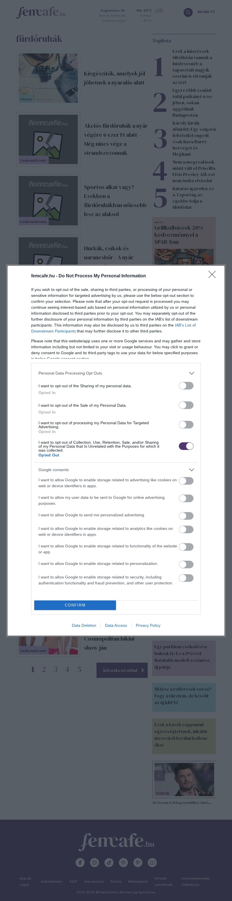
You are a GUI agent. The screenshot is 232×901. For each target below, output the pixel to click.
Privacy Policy (148, 625)
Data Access (116, 625)
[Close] (214, 276)
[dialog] (116, 450)
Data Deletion (84, 625)
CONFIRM (75, 605)
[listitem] (116, 373)
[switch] (186, 385)
